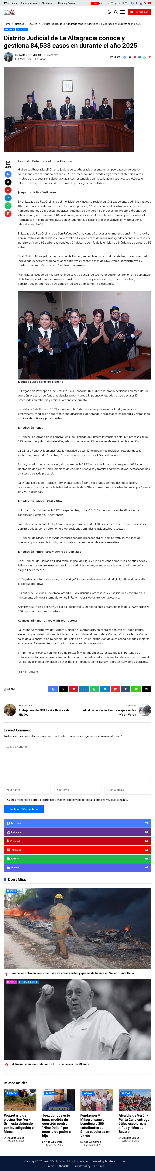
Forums (99, 1166)
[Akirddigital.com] (9, 12)
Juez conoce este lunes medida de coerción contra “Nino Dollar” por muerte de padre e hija (56, 1125)
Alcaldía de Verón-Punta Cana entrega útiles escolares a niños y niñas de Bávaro (134, 1123)
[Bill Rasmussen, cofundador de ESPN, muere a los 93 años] (77, 1019)
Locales (33, 23)
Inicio (50, 1166)
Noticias (19, 23)
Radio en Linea (29, 3)
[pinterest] (145, 3)
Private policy (82, 1166)
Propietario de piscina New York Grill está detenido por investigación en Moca (20, 1123)
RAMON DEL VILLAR (30, 55)
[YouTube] (149, 3)
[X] (137, 3)
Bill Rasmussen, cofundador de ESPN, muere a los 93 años (49, 1064)
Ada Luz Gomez (15, 1138)
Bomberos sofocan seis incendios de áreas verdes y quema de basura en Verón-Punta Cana (72, 973)
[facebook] (132, 3)
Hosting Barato (66, 3)
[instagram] (141, 3)
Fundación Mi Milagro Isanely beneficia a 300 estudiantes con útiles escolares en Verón (95, 1125)
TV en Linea (10, 3)
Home (7, 23)
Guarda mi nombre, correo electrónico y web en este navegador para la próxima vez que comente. (67, 799)
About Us (63, 1166)
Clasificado (47, 3)
